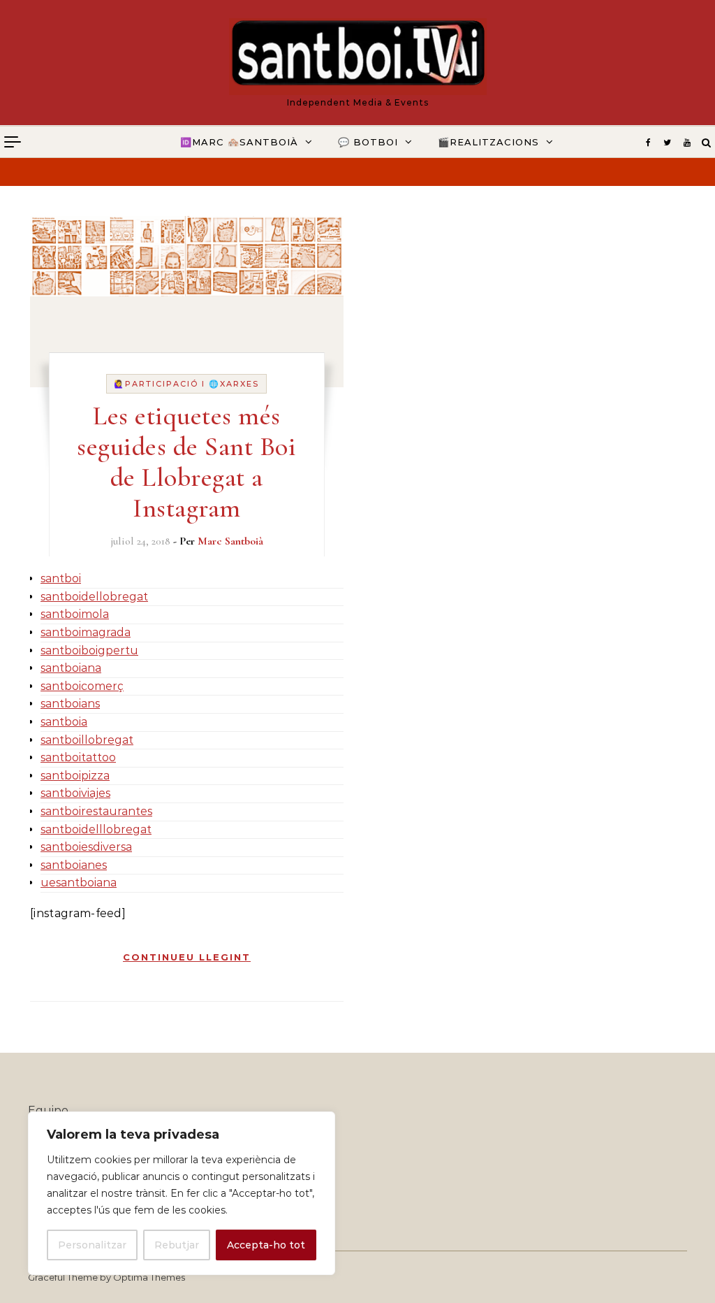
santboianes (73, 865)
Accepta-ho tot (266, 1245)
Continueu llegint (187, 957)
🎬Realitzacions (488, 141)
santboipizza (75, 775)
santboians (70, 703)
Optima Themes (149, 1277)
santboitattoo (78, 757)
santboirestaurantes (96, 811)
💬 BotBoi (368, 141)
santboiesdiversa (86, 847)
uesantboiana (78, 882)
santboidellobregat (94, 596)
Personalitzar (92, 1245)
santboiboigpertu (89, 650)
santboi (60, 578)
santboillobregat (86, 740)
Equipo (48, 1110)
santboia (63, 721)
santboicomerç (82, 686)
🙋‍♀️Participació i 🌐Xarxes (186, 384)
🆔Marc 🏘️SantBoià (239, 141)
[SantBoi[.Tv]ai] (358, 56)
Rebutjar (176, 1245)
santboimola (74, 614)
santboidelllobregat (96, 829)
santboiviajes (75, 793)
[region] (181, 1193)
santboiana (70, 668)
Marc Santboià (230, 541)
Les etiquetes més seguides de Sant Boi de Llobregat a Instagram (186, 462)
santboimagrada (85, 632)
